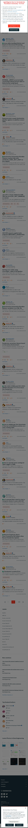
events (17, 13)
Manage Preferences (14, 821)
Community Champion (12, 11)
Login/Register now (14, 26)
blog (21, 18)
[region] (14, 816)
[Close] (25, 808)
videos (4, 19)
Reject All (10, 825)
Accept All (19, 825)
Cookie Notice (8, 815)
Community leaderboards (17, 10)
